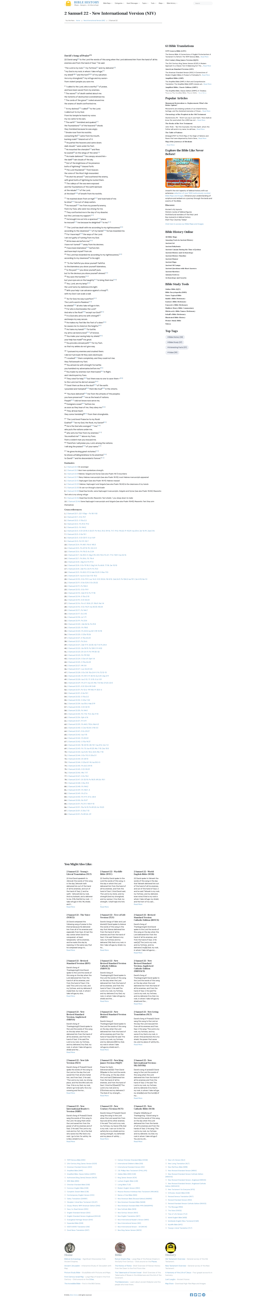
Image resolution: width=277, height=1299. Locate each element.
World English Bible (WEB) (177, 1218)
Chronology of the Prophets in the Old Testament (185, 114)
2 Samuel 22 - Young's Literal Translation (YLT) (79, 873)
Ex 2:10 (84, 614)
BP (95, 385)
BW (104, 407)
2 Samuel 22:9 (73, 572)
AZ (90, 302)
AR (120, 254)
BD (105, 322)
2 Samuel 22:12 (72, 481)
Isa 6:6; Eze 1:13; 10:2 (88, 576)
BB (84, 312)
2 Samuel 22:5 (73, 548)
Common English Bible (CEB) (77, 1188)
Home (78, 20)
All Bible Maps (171, 237)
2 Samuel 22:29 (73, 683)
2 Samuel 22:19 (73, 621)
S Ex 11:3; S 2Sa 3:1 (88, 755)
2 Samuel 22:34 (73, 704)
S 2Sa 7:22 (85, 700)
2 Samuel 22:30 (72, 488)
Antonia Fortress (172, 275)
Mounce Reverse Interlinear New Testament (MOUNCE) (138, 1192)
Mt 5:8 (83, 666)
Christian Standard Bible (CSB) (78, 1185)
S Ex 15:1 (82, 517)
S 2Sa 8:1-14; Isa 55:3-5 (90, 762)
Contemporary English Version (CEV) (80, 1195)
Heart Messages (132, 3)
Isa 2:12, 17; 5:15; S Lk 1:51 (91, 679)
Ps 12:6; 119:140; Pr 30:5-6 (91, 690)
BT (83, 397)
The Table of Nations (173, 133)
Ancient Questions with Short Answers (181, 268)
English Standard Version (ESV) (78, 1213)
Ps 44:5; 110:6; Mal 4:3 (90, 724)
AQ (88, 247)
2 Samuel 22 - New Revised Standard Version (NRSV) (113, 1014)
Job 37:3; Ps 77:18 (88, 593)
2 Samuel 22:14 (73, 596)
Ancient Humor (171, 259)
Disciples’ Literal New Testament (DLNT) (82, 1202)
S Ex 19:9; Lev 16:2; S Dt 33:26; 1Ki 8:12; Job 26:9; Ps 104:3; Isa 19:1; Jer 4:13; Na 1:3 (114, 579)
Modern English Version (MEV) (129, 1188)
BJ (76, 358)
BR (103, 388)
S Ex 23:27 (85, 731)
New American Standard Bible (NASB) (131, 1202)
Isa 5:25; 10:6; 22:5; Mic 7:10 (92, 752)
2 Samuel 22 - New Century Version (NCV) (111, 1107)
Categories (118, 3)
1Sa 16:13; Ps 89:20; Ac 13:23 (92, 807)
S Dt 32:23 (85, 600)
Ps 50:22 (85, 738)
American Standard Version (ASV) (179, 69)
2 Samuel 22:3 (72, 467)
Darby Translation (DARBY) (77, 1199)
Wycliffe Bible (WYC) (175, 1225)
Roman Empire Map (122, 1259)
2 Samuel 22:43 (73, 745)
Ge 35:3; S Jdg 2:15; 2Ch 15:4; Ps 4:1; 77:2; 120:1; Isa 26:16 (103, 555)
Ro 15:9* (84, 800)
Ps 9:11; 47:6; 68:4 (88, 797)
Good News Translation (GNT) (78, 1230)
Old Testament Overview (175, 1259)
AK (121, 227)
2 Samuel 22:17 (73, 610)
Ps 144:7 (84, 610)
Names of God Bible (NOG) (127, 1195)
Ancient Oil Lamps (172, 265)
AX (89, 283)
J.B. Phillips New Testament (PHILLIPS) (132, 1171)
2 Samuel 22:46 (73, 501)
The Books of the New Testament (178, 123)
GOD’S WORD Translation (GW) (78, 1227)
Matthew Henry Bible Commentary (179, 308)
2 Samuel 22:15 (73, 600)
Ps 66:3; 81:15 (86, 766)
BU (72, 400)
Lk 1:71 (83, 617)
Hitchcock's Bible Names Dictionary (180, 311)
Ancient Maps (170, 262)
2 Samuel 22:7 (73, 555)
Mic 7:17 (84, 773)
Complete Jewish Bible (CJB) (78, 1192)
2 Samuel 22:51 (73, 804)
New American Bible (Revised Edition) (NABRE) (135, 1199)
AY (95, 298)
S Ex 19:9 (84, 590)
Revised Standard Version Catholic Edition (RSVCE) (187, 1204)
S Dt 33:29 (85, 769)
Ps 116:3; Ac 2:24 (87, 552)
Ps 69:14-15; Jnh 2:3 (88, 548)
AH (76, 222)
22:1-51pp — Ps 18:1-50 (88, 514)
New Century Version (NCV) (128, 1213)
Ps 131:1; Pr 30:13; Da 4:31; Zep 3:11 (95, 676)
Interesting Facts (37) (178, 347)
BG (88, 332)
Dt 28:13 (84, 759)
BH (101, 336)
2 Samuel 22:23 (73, 652)
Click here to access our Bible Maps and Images (184, 224)
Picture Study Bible (173, 321)
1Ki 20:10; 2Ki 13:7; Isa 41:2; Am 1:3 (94, 745)
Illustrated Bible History (175, 317)
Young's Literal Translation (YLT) (180, 1228)
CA (92, 425)
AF (92, 215)
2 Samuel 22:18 (73, 617)
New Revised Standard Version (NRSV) (182, 1171)
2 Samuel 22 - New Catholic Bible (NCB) (144, 1107)
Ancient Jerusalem (72, 1266)
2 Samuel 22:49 (73, 790)
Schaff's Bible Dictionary (175, 314)
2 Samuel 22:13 (73, 593)
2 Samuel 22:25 (72, 484)
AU (87, 276)
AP (81, 244)
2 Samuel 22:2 (72, 520)
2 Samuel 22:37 (73, 721)
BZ (105, 422)
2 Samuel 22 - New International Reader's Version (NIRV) (78, 1109)
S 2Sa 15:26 (86, 634)
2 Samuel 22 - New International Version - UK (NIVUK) (145, 1063)
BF (85, 329)
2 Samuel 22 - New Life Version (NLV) (78, 1061)
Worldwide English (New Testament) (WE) (183, 1221)
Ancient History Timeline (175, 256)
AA (78, 190)
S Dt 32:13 (85, 707)
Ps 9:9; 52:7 (84, 541)
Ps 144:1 (84, 710)
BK (102, 368)
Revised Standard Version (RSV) (180, 1200)
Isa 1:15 (84, 735)
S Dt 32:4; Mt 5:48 (88, 686)
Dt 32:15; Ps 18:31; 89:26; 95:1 (93, 780)
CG (97, 451)
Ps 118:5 (84, 628)
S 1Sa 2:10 (85, 596)
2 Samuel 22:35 (73, 710)
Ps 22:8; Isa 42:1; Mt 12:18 (91, 631)
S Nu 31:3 (85, 783)
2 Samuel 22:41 (73, 731)
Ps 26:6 (84, 641)
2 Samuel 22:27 (73, 666)
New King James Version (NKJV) (130, 1230)
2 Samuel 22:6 (73, 552)
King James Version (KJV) (127, 1178)
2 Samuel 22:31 (73, 686)
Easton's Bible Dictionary (175, 302)
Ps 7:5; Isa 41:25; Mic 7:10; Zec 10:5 (95, 748)
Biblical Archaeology (72, 1259)
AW (115, 280)
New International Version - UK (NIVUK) (132, 1227)
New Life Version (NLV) (176, 1160)
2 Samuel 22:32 (73, 697)
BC (102, 312)
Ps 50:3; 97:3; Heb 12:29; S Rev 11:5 (94, 572)
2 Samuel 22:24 (73, 659)
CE (84, 446)
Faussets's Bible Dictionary (176, 305)
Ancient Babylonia (172, 246)
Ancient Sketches (172, 272)
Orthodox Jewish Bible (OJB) (179, 1193)
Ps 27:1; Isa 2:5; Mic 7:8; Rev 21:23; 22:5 (97, 683)
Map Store (169, 1284)
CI (73, 458)
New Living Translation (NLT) (178, 1164)
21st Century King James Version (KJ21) (181, 60)
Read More (71, 907)
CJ (103, 458)
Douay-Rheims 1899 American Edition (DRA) (83, 1206)
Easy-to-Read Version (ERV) (77, 1209)
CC (100, 432)
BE (100, 325)
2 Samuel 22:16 (73, 603)
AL (90, 230)
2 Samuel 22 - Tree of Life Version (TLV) (113, 916)
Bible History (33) (176, 337)
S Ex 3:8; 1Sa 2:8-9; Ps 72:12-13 (94, 672)
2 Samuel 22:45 (73, 766)
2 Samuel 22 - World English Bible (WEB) (144, 873)
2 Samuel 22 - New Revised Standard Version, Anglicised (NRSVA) (76, 1016)
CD (80, 436)
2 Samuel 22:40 (73, 728)
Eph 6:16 (84, 717)
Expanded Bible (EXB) (75, 1223)
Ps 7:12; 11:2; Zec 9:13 (89, 714)
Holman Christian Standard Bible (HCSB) (133, 1160)
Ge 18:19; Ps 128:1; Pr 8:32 (91, 648)
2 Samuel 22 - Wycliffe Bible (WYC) (111, 873)
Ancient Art (170, 243)
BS (85, 393)
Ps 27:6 (84, 793)
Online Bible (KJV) (173, 289)
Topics (144, 3)
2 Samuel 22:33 (72, 491)
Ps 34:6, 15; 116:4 (87, 558)
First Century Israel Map (74, 1277)
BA (75, 305)
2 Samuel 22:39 (73, 724)
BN (121, 378)
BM (85, 378)
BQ (87, 388)
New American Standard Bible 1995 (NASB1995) (135, 1206)
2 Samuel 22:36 (72, 498)
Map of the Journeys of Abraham (178, 142)
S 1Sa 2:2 (83, 520)
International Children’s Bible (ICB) (130, 1164)
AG (99, 218)
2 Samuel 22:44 (73, 755)
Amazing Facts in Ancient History (179, 240)
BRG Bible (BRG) (73, 1181)
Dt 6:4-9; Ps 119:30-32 (90, 652)
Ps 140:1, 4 (85, 790)
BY (73, 422)
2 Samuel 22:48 (73, 783)
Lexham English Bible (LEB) (128, 1181)
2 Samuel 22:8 (72, 474)
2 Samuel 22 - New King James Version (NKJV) (111, 1061)
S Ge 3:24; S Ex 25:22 (89, 583)
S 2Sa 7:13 (85, 811)
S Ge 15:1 (82, 534)
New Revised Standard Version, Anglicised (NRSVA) (187, 1180)
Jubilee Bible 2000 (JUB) (127, 1174)
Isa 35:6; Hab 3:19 (88, 704)
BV (83, 403)
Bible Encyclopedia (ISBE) (176, 292)
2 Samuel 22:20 (73, 624)
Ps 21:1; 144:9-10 (87, 804)
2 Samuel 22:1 (72, 514)
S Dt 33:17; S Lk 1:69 (87, 538)
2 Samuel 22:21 (73, 638)
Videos (168, 324)
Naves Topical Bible (173, 295)
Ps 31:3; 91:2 (84, 524)
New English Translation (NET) (129, 1216)
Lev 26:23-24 (86, 669)
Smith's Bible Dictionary (175, 299)
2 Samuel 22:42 (73, 735)
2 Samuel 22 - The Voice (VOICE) (78, 916)
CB (99, 425)
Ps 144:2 (82, 527)
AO (91, 240)
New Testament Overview (175, 1266)
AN (81, 234)
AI (101, 222)
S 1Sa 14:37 (85, 742)
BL (102, 371)
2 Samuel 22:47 (73, 776)
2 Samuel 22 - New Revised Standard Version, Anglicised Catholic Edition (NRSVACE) (143, 966)
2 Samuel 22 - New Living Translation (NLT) (146, 1013)
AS (78, 269)
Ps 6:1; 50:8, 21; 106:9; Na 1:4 (92, 603)
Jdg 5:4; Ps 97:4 (86, 562)
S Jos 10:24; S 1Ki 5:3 (89, 728)
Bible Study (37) (175, 342)
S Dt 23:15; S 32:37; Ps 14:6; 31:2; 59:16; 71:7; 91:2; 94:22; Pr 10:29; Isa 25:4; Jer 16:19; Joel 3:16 (117, 531)
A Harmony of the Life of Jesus (178, 1273)
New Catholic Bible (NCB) (127, 1209)
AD (73, 201)
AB (76, 193)
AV (95, 280)
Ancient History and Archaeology (179, 253)
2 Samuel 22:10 (73, 579)
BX (86, 414)
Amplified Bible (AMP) (174, 78)
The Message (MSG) (175, 1207)
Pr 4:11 (83, 721)
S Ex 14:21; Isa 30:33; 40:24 (92, 607)
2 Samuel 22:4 (73, 545)
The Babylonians (121, 1282)
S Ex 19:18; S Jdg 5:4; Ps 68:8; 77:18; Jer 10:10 (98, 565)
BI (90, 342)
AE (78, 205)
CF (100, 446)
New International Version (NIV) (94, 20)
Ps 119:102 (85, 655)
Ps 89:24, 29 (86, 814)
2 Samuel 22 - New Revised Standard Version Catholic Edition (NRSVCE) (113, 964)
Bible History (171, 3)
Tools (153, 3)
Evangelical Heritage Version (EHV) (80, 1220)
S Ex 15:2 (85, 776)
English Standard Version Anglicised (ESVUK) (84, 1216)
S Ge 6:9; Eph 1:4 (88, 659)
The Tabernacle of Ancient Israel (128, 1273)
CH (105, 454)
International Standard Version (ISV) (131, 1167)
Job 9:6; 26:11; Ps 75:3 (89, 569)
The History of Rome (123, 1266)
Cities (91, 1279)
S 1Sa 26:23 (86, 638)
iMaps (161, 3)
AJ (109, 222)
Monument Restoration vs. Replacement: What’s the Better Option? (186, 104)
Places (154, 1262)
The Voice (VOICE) (175, 1211)
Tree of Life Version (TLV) (177, 1214)
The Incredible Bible (72, 1284)
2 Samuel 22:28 (73, 672)
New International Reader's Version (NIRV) (133, 1220)
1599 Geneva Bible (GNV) (175, 51)
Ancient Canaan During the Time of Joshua (183, 250)
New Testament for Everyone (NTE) (181, 1189)
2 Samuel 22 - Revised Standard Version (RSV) (78, 962)
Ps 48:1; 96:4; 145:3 (88, 545)
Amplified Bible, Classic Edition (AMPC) (181, 87)
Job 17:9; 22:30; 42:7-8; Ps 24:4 (94, 645)
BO (97, 381)
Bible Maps (107, 3)
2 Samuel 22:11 (72, 477)
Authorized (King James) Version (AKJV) (82, 1178)
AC (96, 198)
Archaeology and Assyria (175, 278)
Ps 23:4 (84, 621)
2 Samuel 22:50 (73, 797)
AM (105, 230)
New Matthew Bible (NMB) (178, 1167)
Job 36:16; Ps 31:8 (88, 624)
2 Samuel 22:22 (73, 648)
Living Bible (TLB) (124, 1185)
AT (106, 273)
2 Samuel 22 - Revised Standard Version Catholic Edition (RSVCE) (146, 918)
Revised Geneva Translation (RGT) (180, 1197)
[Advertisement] (113, 39)
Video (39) (173, 352)
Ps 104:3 (84, 586)
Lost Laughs (170, 1279)
